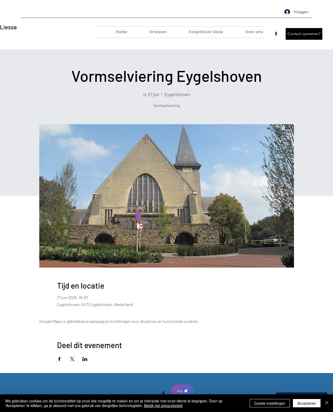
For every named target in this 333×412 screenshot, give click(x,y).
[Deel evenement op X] (72, 359)
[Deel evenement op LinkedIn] (84, 359)
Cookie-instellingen (269, 403)
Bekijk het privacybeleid (163, 405)
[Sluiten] (327, 403)
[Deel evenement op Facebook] (59, 359)
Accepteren (306, 403)
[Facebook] (276, 33)
